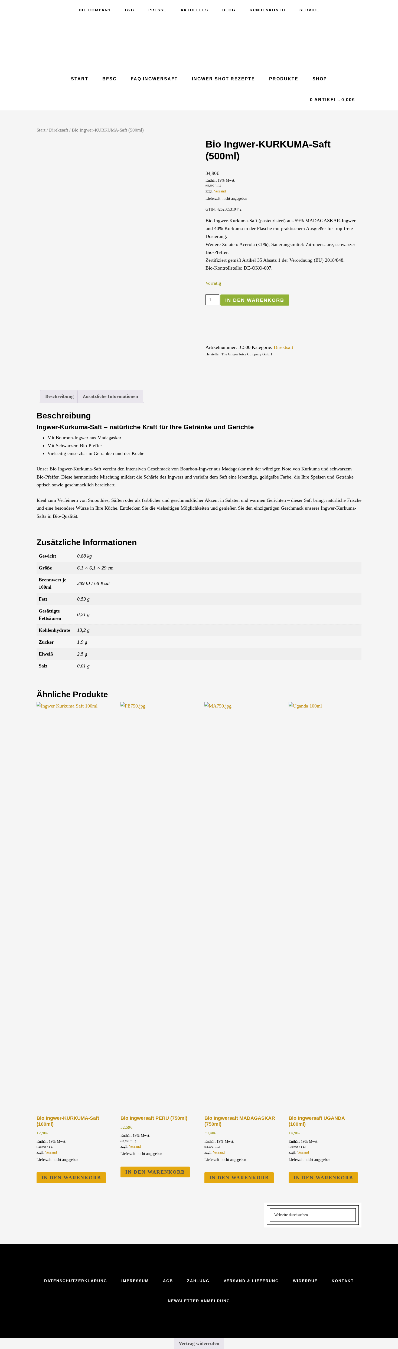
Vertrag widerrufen (199, 1343)
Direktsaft (58, 130)
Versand (220, 191)
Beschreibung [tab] (59, 396)
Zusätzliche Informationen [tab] (110, 396)
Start (41, 130)
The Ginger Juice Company (199, 44)
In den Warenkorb (254, 300)
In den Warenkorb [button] (71, 1177)
